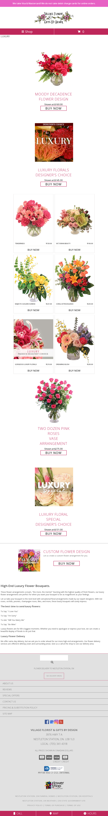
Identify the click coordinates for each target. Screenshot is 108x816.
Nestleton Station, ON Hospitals (75, 796)
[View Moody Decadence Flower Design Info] (54, 66)
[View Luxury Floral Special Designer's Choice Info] (54, 487)
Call (18, 813)
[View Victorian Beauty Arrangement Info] (74, 218)
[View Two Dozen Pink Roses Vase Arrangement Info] (54, 401)
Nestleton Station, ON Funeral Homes (35, 796)
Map (55, 813)
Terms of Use (74, 805)
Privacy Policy (35, 805)
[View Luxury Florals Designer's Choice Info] (54, 142)
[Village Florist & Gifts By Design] (54, 24)
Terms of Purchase (55, 805)
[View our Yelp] (61, 723)
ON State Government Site (71, 801)
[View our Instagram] (56, 723)
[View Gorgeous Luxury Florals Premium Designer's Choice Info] (33, 339)
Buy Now (53, 108)
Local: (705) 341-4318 (54, 744)
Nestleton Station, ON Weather (39, 801)
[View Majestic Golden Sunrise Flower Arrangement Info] (33, 279)
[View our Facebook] (47, 723)
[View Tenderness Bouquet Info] (33, 218)
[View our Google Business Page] (52, 723)
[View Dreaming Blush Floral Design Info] (74, 339)
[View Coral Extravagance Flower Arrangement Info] (74, 279)
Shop (29, 31)
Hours (91, 813)
